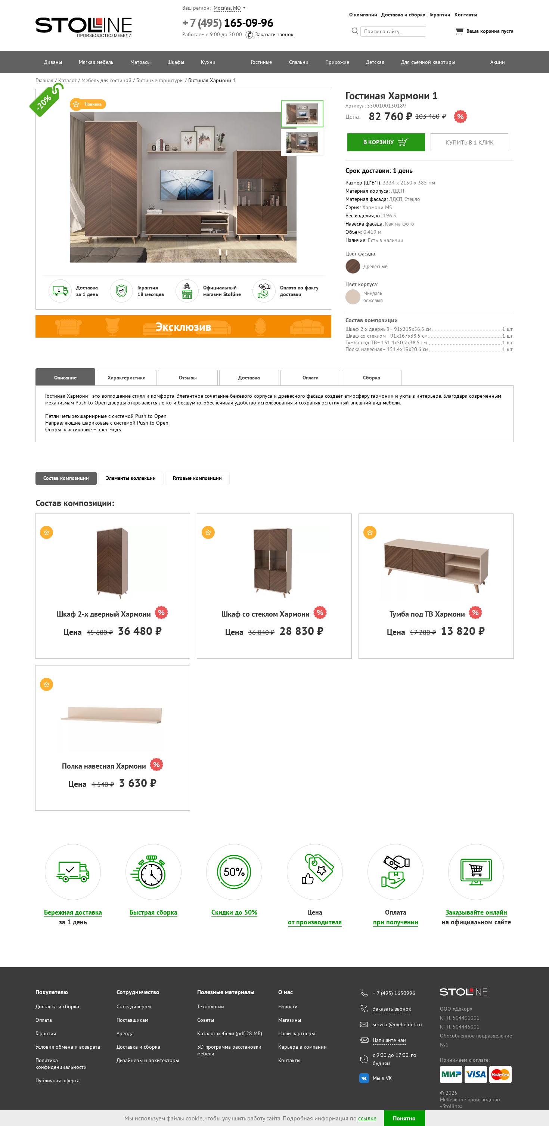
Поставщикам (132, 1020)
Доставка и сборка (403, 14)
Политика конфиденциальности (61, 1063)
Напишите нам (389, 1040)
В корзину (378, 142)
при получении (395, 922)
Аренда (125, 1033)
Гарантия (45, 1033)
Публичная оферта (57, 1080)
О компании (363, 14)
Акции (497, 62)
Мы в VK (382, 1078)
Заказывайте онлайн (476, 912)
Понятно (404, 1118)
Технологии (210, 1006)
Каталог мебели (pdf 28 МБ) (229, 1033)
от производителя (315, 922)
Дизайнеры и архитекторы (148, 1060)
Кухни (208, 62)
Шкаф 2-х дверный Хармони (104, 614)
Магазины (289, 1020)
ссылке (367, 1118)
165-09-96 (227, 23)
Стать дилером (134, 1006)
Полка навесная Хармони (104, 766)
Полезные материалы (225, 992)
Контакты (466, 14)
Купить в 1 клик (470, 142)
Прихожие (337, 62)
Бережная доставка (73, 912)
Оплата (43, 1020)
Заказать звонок (274, 34)
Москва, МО (227, 7)
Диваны (53, 62)
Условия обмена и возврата (67, 1046)
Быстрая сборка (153, 912)
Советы (205, 1020)
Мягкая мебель (96, 62)
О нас (285, 992)
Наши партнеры (296, 1033)
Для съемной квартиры (428, 62)
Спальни (298, 62)
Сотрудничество (138, 992)
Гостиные (261, 62)
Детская (375, 62)
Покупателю (51, 992)
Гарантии (439, 14)
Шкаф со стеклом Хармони (265, 614)
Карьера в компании (302, 1046)
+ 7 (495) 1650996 (394, 993)
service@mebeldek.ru (397, 1024)
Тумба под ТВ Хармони (427, 614)
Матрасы (140, 62)
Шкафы (175, 62)
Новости (288, 1006)
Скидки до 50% (234, 912)
